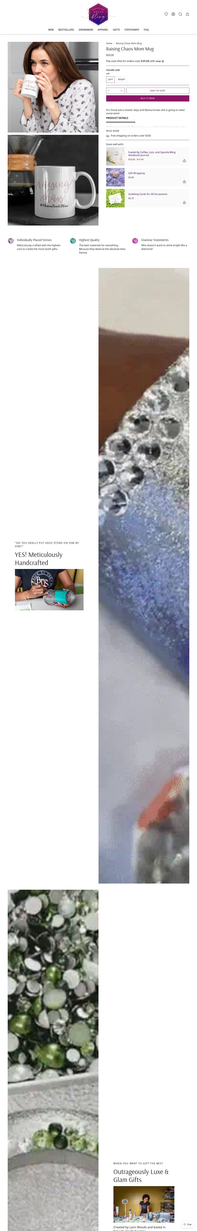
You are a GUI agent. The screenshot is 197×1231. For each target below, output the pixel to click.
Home (109, 43)
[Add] (184, 160)
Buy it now (148, 98)
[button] (85, 30)
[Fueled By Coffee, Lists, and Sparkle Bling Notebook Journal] (115, 156)
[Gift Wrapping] (115, 177)
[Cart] (187, 14)
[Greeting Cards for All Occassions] (115, 198)
